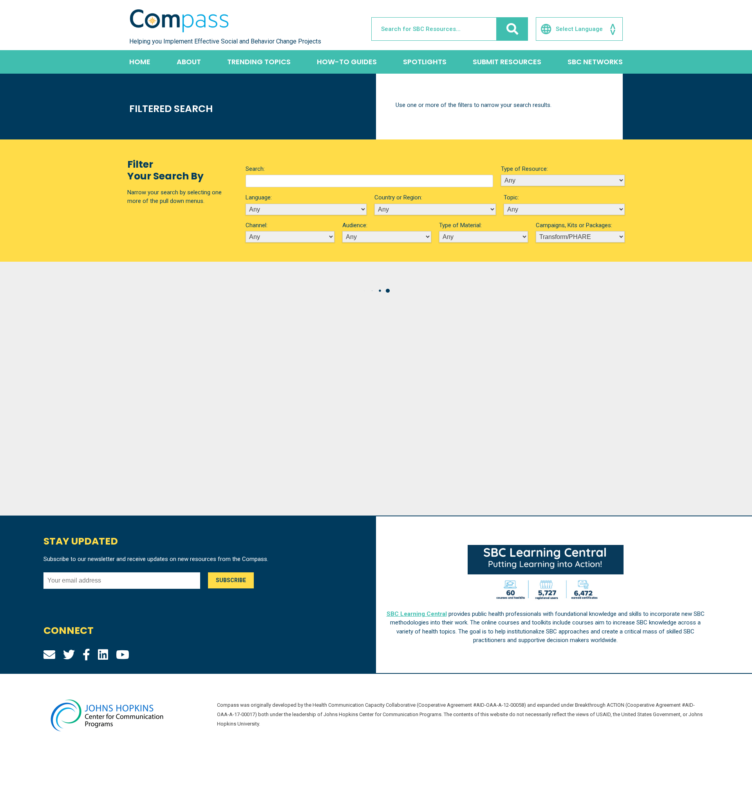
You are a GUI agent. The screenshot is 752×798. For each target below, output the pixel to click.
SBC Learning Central (417, 613)
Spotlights (424, 62)
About (189, 62)
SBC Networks (595, 62)
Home (139, 62)
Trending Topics (259, 62)
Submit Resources (507, 62)
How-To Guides (347, 62)
